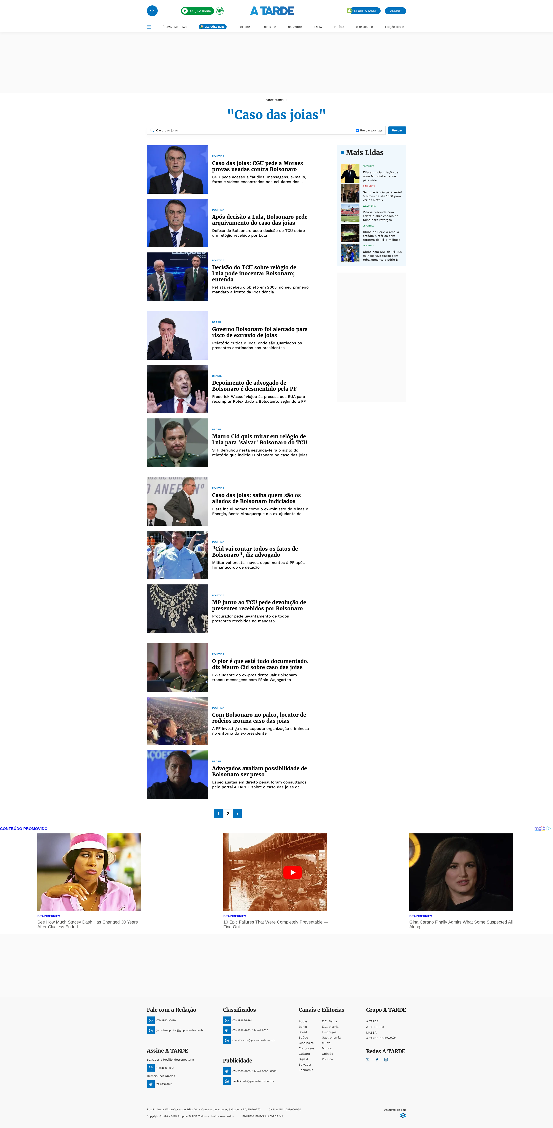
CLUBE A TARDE (365, 11)
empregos (329, 1032)
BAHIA (318, 27)
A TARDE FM (375, 1027)
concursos (306, 1048)
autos (303, 1021)
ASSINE (395, 11)
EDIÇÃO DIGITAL (395, 27)
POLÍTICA (244, 27)
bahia (303, 1026)
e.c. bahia (329, 1021)
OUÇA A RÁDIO (200, 11)
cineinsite (306, 1043)
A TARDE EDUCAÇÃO (381, 1038)
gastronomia (331, 1037)
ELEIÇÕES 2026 (214, 26)
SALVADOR (295, 27)
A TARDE (372, 1021)
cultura (304, 1053)
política (327, 1059)
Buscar (397, 130)
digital (303, 1059)
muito (326, 1043)
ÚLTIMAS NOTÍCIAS (174, 27)
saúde (303, 1037)
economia (306, 1070)
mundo (327, 1048)
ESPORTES (269, 27)
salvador (305, 1064)
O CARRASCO (364, 27)
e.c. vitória (330, 1026)
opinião (327, 1053)
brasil (303, 1032)
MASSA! (371, 1032)
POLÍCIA (339, 27)
